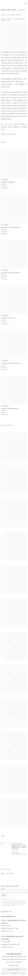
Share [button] (8, 20)
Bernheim (8, 3)
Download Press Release (8, 134)
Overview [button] (4, 18)
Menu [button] (26, 4)
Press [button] (2, 20)
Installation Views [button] (19, 18)
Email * (3, 889)
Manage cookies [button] (14, 965)
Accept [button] (14, 973)
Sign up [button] (4, 895)
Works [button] (10, 18)
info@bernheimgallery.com (8, 916)
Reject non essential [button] (14, 969)
